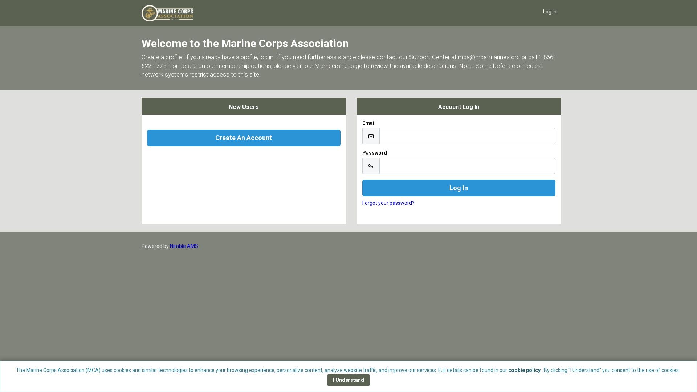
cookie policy (524, 370)
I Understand (348, 380)
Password (374, 153)
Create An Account (243, 138)
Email (369, 123)
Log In (550, 12)
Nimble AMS (184, 246)
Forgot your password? (388, 203)
